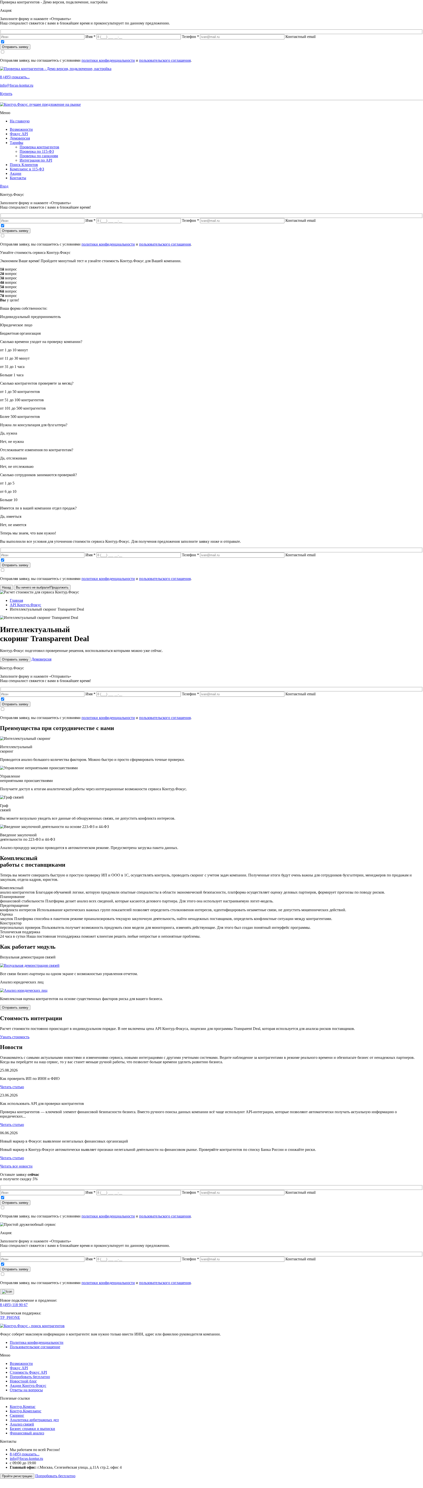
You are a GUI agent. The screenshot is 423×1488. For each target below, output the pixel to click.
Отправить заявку (15, 47)
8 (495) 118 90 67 (14, 1305)
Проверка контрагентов (39, 147)
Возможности (21, 129)
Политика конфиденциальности (36, 1342)
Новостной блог (23, 1381)
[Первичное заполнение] (29, 965)
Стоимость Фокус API (28, 1372)
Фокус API (19, 134)
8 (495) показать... (15, 77)
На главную (20, 121)
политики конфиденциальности (108, 60)
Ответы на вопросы (26, 1390)
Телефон (190, 37)
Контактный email (300, 37)
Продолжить (42, 587)
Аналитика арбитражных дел (34, 1420)
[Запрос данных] (23, 990)
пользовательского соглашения (165, 60)
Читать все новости (16, 1166)
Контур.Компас (22, 1407)
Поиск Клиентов (24, 165)
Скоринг (17, 1415)
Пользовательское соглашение (35, 1347)
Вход (4, 186)
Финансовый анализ (27, 1433)
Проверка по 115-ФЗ (37, 151)
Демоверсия (20, 138)
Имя (90, 37)
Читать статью (12, 1087)
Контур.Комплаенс (25, 1411)
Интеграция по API (36, 160)
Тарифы (16, 143)
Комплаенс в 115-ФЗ (27, 169)
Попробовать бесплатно (30, 1377)
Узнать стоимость (14, 1037)
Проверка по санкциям (39, 156)
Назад (6, 587)
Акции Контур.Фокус (28, 1385)
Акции (15, 173)
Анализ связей (22, 1424)
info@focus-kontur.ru (16, 85)
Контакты (18, 178)
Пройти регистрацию (17, 1476)
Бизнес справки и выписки (32, 1429)
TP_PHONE (10, 1317)
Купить (6, 94)
